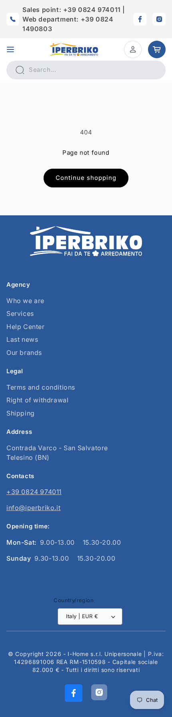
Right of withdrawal (37, 400)
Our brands (24, 353)
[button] (10, 49)
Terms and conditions (40, 387)
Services (20, 313)
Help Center (25, 327)
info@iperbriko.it (33, 508)
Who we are (25, 301)
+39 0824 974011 (34, 492)
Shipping (20, 413)
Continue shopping (86, 177)
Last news (22, 339)
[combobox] (86, 70)
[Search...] (19, 70)
